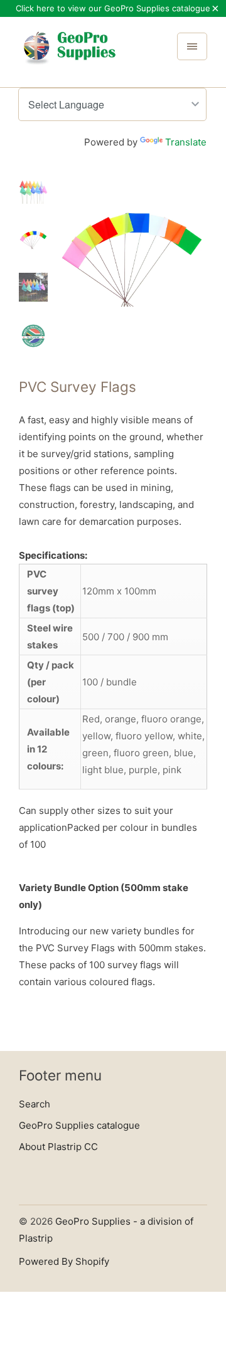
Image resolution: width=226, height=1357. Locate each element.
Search (34, 1104)
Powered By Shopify (64, 1261)
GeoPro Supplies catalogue (79, 1125)
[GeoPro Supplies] (69, 56)
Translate (186, 142)
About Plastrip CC (58, 1147)
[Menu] (192, 46)
